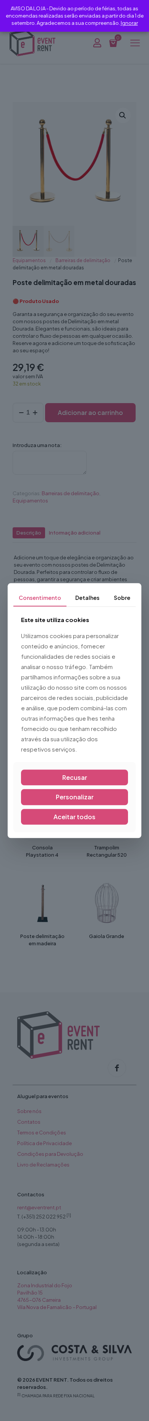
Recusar (74, 778)
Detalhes (87, 597)
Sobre (122, 597)
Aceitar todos (74, 817)
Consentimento (40, 597)
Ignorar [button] (129, 23)
